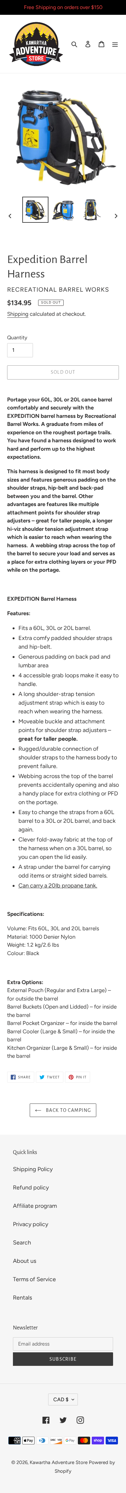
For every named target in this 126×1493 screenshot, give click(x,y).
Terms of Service (34, 1279)
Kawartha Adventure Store (59, 1462)
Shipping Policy (33, 1169)
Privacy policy (30, 1224)
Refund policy (31, 1187)
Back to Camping (68, 1110)
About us (24, 1260)
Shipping (17, 314)
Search (22, 1242)
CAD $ (60, 1399)
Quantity (17, 337)
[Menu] (115, 44)
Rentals (22, 1297)
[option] (35, 209)
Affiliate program (35, 1205)
